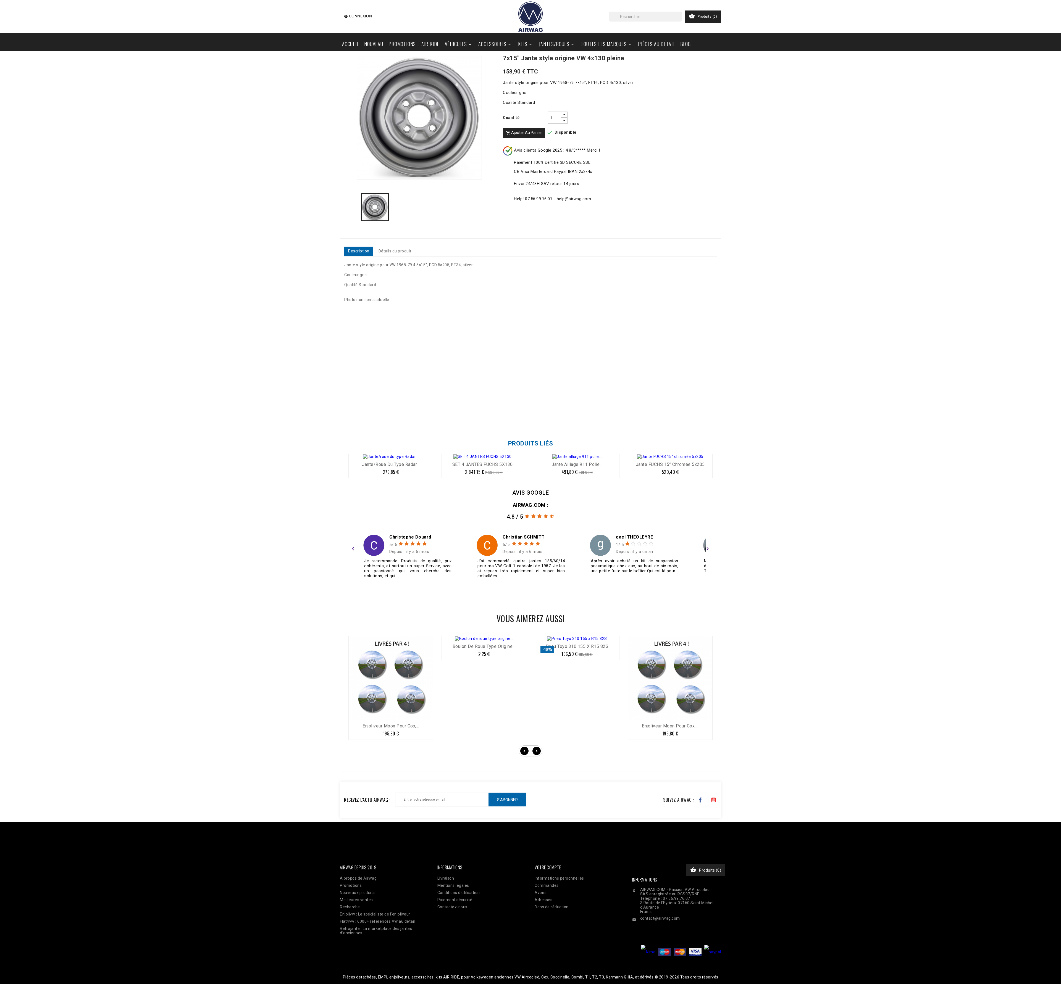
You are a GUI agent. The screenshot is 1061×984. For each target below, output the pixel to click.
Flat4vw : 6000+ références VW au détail (377, 921)
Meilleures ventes (356, 900)
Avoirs (541, 892)
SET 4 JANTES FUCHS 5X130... (484, 464)
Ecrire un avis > (367, 589)
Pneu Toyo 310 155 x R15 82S (577, 646)
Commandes (547, 885)
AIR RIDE (430, 44)
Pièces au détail (656, 44)
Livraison (445, 878)
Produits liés (530, 443)
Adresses (543, 900)
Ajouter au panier (524, 132)
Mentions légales (453, 885)
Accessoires (495, 44)
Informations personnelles (559, 878)
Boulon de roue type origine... (484, 646)
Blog (685, 44)
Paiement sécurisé (454, 900)
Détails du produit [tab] (395, 251)
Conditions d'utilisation (458, 892)
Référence (356, 419)
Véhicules (458, 44)
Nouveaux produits (357, 892)
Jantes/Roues (557, 44)
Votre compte (548, 867)
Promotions (402, 44)
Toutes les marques (606, 44)
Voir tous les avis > (689, 589)
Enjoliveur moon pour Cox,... (391, 726)
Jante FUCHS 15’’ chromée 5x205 (670, 464)
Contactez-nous (452, 907)
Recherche (350, 907)
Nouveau (373, 44)
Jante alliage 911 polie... (577, 464)
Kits (525, 44)
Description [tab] (358, 251)
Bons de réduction (552, 907)
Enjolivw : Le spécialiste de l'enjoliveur (375, 914)
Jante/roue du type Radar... (391, 464)
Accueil (350, 44)
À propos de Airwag (358, 878)
